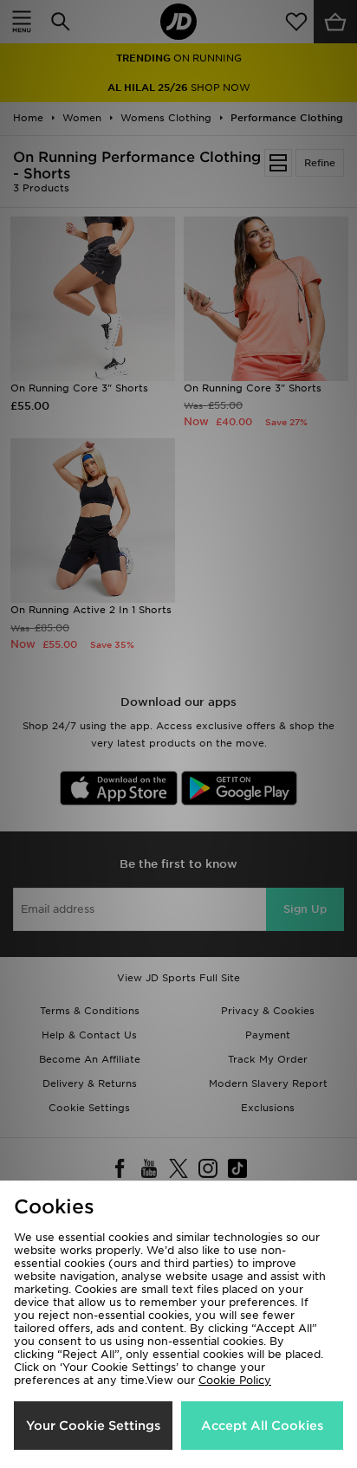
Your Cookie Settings (93, 1425)
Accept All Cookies (262, 1425)
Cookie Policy (234, 1380)
